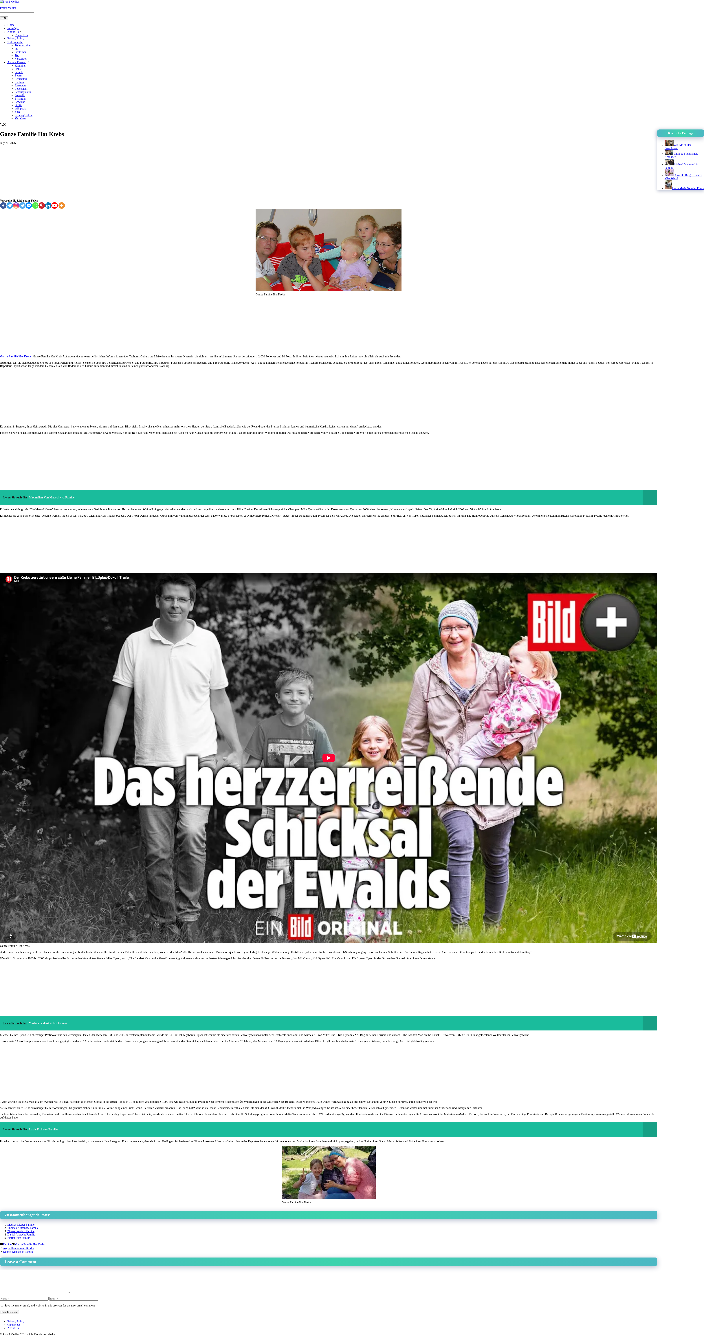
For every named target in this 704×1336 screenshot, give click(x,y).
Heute (18, 68)
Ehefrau (19, 82)
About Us (13, 31)
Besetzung (21, 78)
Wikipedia (20, 108)
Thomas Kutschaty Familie (22, 1227)
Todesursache (15, 42)
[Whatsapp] (35, 205)
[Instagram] (16, 205)
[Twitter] (22, 205)
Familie (19, 72)
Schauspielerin (23, 92)
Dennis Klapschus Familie (18, 1251)
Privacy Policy (15, 38)
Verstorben (21, 58)
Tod (17, 55)
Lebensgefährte (23, 115)
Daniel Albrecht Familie (21, 1234)
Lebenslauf (21, 88)
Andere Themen (16, 62)
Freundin (20, 95)
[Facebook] (3, 205)
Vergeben (20, 118)
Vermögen (13, 28)
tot (16, 48)
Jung (17, 111)
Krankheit (20, 65)
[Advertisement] (329, 172)
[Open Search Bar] (3, 125)
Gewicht (20, 101)
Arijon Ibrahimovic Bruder (18, 1248)
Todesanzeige (22, 45)
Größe (18, 105)
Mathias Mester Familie (20, 1224)
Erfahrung (20, 98)
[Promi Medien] (9, 1)
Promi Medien (8, 7)
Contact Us (21, 35)
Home (10, 24)
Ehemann (20, 85)
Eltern (18, 75)
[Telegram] (9, 205)
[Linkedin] (48, 205)
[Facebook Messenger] (29, 205)
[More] (62, 205)
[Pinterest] (41, 205)
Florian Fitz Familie (18, 1237)
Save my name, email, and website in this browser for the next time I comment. (50, 1305)
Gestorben (21, 52)
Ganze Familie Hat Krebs (15, 356)
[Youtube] (54, 205)
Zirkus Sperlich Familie (20, 1231)
